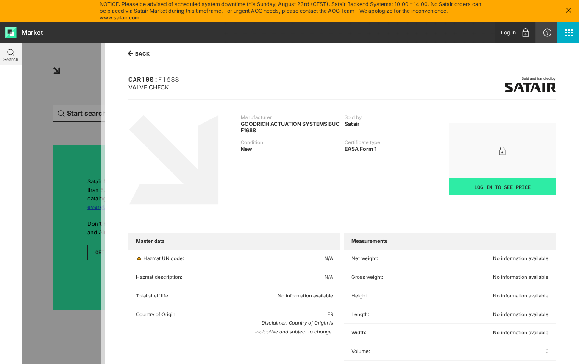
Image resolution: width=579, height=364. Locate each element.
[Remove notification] (568, 11)
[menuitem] (515, 32)
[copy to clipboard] (182, 78)
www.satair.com (119, 17)
